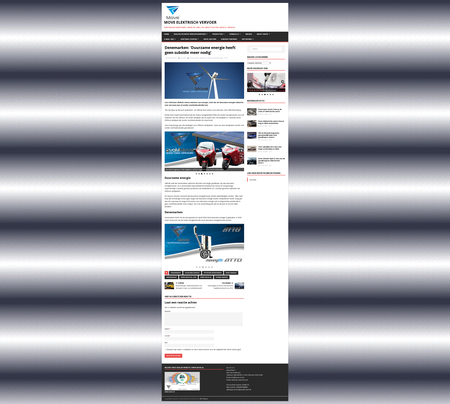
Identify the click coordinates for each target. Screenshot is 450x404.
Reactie (167, 311)
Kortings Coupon (189, 39)
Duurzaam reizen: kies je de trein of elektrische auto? (270, 110)
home (166, 34)
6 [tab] (209, 173)
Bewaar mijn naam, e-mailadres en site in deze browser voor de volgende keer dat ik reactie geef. (204, 349)
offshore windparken (212, 273)
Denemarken (176, 273)
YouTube (252, 180)
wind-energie (218, 58)
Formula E (234, 34)
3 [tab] (201, 173)
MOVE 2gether (210, 39)
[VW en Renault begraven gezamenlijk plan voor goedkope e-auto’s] (252, 137)
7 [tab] (212, 173)
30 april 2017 (172, 58)
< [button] (167, 151)
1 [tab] (196, 173)
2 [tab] (199, 173)
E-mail (167, 336)
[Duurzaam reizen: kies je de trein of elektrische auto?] (252, 114)
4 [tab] (204, 173)
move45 (183, 58)
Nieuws (249, 34)
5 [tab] (207, 173)
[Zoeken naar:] (266, 49)
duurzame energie (192, 273)
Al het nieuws (194, 58)
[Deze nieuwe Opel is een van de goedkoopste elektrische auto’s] (252, 163)
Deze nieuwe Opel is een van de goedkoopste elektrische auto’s (271, 160)
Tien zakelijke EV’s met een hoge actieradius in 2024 (269, 148)
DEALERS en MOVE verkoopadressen (190, 34)
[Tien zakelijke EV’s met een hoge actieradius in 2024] (252, 151)
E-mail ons (169, 39)
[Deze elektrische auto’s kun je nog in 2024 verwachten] (252, 126)
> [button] (241, 151)
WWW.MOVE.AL (206, 277)
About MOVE (262, 34)
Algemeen (203, 58)
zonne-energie (222, 277)
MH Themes (204, 399)
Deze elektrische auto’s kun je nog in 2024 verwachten (271, 122)
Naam (167, 329)
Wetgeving (247, 39)
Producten (217, 34)
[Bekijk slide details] (204, 151)
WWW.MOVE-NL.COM (188, 277)
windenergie (171, 277)
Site (166, 342)
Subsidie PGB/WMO (229, 39)
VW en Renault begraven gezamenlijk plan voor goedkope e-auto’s (268, 135)
